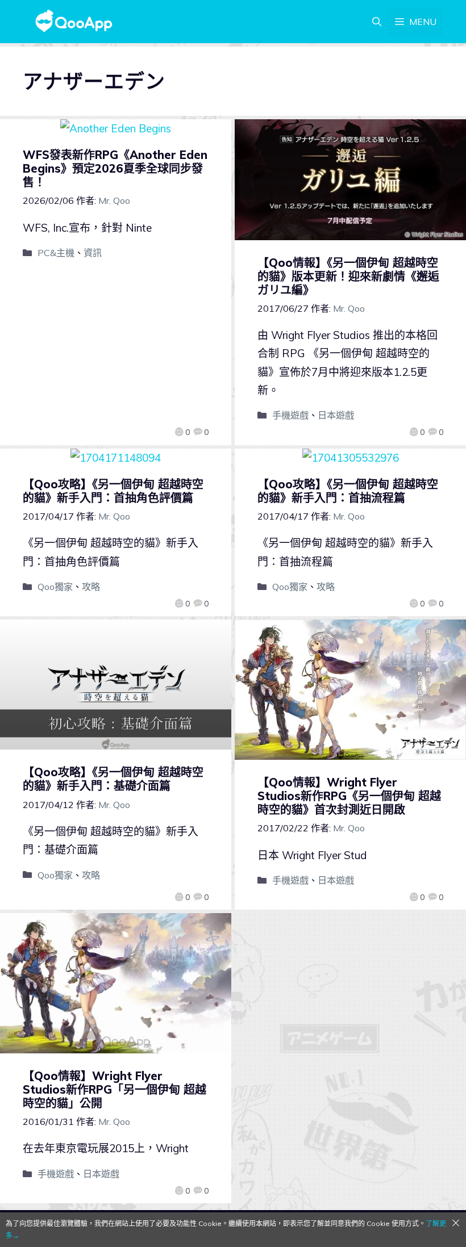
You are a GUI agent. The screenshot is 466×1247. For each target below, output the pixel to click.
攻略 (91, 586)
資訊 (93, 252)
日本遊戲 (336, 415)
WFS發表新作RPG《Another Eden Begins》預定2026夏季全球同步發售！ (115, 168)
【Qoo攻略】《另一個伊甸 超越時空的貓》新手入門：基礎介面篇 (113, 779)
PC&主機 (56, 252)
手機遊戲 (290, 415)
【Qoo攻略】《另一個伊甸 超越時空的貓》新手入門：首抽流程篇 (347, 491)
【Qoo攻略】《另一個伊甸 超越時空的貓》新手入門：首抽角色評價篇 (113, 491)
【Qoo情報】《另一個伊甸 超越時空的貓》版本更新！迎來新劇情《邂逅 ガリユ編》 (348, 276)
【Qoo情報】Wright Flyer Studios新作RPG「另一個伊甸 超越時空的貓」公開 (114, 1089)
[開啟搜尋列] (376, 21)
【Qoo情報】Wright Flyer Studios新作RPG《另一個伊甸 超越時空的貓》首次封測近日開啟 (349, 796)
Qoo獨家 (55, 586)
